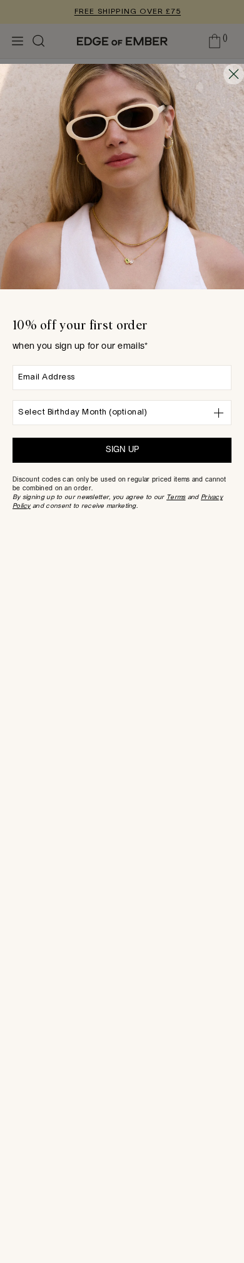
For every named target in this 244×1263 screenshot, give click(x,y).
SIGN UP (122, 450)
